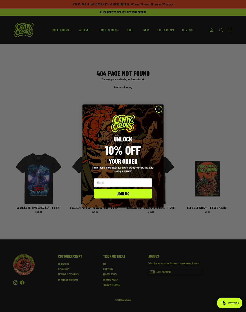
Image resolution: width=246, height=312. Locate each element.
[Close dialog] (159, 109)
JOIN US (123, 194)
